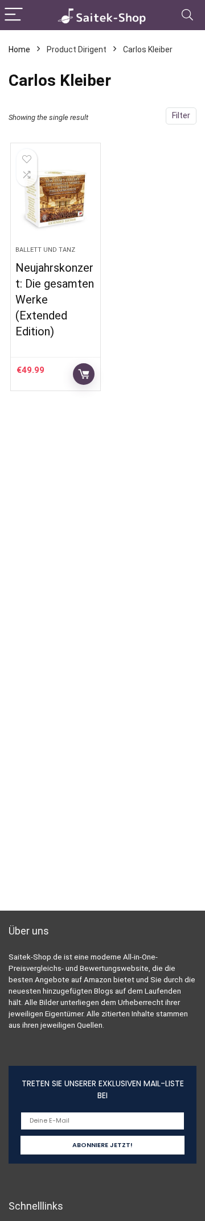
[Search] (187, 15)
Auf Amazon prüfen (84, 374)
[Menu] (13, 15)
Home (19, 49)
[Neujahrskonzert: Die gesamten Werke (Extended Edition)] (55, 199)
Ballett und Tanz (45, 250)
